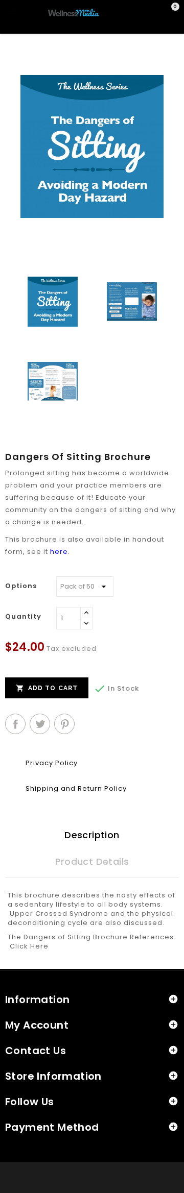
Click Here (29, 946)
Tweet (40, 724)
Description (91, 835)
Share (15, 724)
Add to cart (47, 688)
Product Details (92, 861)
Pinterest (64, 724)
